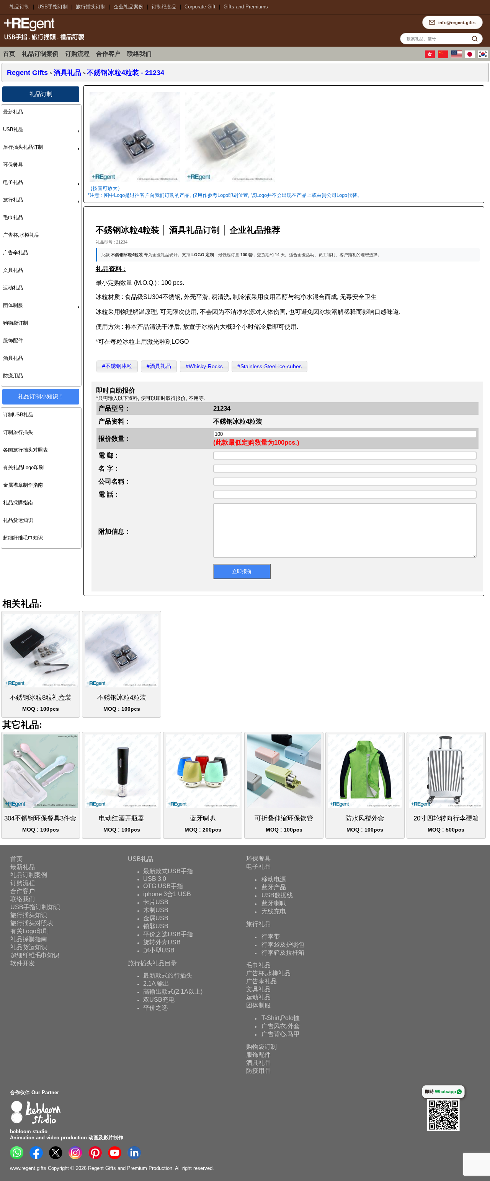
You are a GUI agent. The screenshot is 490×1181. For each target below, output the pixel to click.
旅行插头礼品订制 (23, 147)
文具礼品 (13, 270)
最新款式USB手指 (168, 871)
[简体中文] (444, 56)
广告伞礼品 (15, 252)
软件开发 (22, 963)
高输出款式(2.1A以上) (173, 991)
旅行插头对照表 (31, 922)
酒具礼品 (13, 358)
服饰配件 (13, 340)
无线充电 (273, 911)
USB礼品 (13, 129)
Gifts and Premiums (246, 7)
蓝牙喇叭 (273, 903)
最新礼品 (13, 112)
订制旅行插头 (18, 432)
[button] (117, 366)
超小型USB (159, 950)
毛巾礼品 (13, 217)
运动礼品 (13, 288)
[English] (457, 56)
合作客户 (108, 53)
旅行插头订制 (91, 7)
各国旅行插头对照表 (25, 450)
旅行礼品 (13, 200)
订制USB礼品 (18, 414)
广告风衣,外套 (280, 1026)
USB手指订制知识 (35, 906)
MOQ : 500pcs (446, 824)
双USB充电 (159, 999)
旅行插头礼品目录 (152, 963)
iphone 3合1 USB (167, 894)
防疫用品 (13, 376)
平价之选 (155, 1007)
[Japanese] (471, 56)
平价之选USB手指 (168, 934)
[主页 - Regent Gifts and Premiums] (42, 41)
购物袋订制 (15, 323)
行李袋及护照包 (282, 944)
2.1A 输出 (156, 983)
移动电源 (273, 879)
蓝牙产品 (273, 887)
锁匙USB (155, 926)
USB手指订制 (53, 7)
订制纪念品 (164, 7)
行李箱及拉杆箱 (282, 952)
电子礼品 (13, 182)
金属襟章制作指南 (23, 485)
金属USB (155, 918)
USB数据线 (277, 895)
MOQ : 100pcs (41, 703)
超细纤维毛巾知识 (23, 538)
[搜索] (475, 38)
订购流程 (77, 53)
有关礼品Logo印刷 (23, 467)
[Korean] (484, 56)
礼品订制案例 (40, 53)
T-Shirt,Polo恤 (280, 1018)
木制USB (155, 910)
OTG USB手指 (163, 886)
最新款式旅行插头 (167, 975)
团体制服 (13, 305)
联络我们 (139, 53)
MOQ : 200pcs (203, 824)
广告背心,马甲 (280, 1034)
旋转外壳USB (162, 942)
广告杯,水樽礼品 (21, 235)
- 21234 (125, 72)
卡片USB (155, 902)
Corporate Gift (200, 7)
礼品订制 (19, 7)
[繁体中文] (431, 56)
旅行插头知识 (28, 914)
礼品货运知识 (18, 520)
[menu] (41, 245)
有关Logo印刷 (29, 931)
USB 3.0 (154, 879)
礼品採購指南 (18, 502)
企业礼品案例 (129, 7)
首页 (9, 53)
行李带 (270, 936)
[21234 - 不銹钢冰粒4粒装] (135, 182)
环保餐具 (13, 164)
